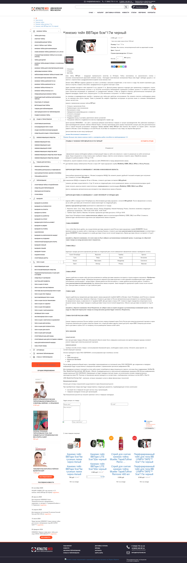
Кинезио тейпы (42, 31)
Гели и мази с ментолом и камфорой (47, 320)
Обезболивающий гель (42, 142)
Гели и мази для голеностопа (45, 326)
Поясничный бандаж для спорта (46, 242)
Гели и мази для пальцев (43, 333)
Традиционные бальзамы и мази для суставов (47, 273)
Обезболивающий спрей (43, 148)
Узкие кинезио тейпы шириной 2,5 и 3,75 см (49, 52)
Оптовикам (40, 350)
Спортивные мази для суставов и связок (49, 339)
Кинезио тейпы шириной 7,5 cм (45, 81)
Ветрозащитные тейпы (42, 105)
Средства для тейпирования (44, 188)
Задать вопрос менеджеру (47, 365)
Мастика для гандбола (42, 281)
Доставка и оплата (112, 12)
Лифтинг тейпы (40, 39)
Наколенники (39, 232)
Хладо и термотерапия (44, 119)
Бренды (97, 548)
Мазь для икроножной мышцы (45, 342)
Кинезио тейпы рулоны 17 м (44, 87)
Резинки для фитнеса (42, 166)
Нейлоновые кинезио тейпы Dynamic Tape (49, 74)
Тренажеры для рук (41, 176)
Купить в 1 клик (115, 62)
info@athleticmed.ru (93, 1)
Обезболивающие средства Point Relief (48, 155)
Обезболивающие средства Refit (46, 151)
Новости (125, 12)
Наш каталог (67, 545)
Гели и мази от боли (41, 284)
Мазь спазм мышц (41, 346)
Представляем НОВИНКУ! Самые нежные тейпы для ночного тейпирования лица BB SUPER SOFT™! (46, 523)
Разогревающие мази (42, 266)
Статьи (133, 12)
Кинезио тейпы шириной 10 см (45, 84)
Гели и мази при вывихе (42, 307)
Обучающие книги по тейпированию (47, 112)
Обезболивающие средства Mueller (47, 158)
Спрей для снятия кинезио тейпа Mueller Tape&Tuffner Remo (121, 457)
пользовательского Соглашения (150, 425)
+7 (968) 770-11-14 (111, 1)
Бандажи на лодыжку (42, 238)
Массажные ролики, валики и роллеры (48, 173)
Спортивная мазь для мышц (44, 336)
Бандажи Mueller (40, 245)
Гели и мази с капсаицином (44, 310)
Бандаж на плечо (40, 212)
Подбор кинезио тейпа (42, 115)
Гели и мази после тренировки (45, 300)
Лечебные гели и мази (42, 313)
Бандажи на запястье (42, 216)
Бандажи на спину (41, 219)
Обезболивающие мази (42, 145)
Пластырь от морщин (42, 102)
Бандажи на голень (41, 229)
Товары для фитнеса (44, 162)
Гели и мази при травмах (43, 294)
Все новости (45, 537)
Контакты (151, 12)
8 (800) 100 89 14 (126, 1)
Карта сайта (99, 552)
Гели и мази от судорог (42, 304)
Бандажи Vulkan (40, 251)
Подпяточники (40, 255)
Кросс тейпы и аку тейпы (43, 45)
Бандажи (40, 198)
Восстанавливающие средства (45, 270)
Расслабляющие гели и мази (44, 297)
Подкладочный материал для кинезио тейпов (48, 98)
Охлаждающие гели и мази (44, 127)
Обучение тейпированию (45, 353)
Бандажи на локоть (41, 209)
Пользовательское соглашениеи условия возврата (136, 560)
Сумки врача (39, 194)
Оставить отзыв (147, 141)
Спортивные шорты (41, 258)
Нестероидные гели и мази (44, 316)
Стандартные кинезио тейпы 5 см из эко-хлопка (48, 56)
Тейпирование (41, 180)
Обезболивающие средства (46, 137)
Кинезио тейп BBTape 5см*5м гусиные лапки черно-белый (74, 457)
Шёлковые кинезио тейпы (43, 71)
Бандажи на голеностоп (43, 206)
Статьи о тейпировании (71, 552)
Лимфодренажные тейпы (43, 42)
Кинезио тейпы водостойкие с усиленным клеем (49, 64)
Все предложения (46, 477)
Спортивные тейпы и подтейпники (46, 185)
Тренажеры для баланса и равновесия (47, 170)
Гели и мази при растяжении (44, 287)
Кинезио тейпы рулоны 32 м (44, 91)
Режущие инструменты (42, 191)
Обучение (142, 12)
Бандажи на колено (41, 203)
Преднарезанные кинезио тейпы (45, 94)
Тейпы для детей (40, 60)
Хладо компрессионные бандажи (46, 130)
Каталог (100, 12)
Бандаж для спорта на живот (45, 222)
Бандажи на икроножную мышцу (46, 235)
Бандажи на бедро (41, 225)
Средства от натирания (42, 278)
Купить (128, 57)
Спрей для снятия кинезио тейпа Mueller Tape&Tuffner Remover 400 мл (121, 470)
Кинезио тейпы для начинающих (46, 48)
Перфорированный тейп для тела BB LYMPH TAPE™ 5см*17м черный (144, 457)
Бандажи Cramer (40, 248)
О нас (91, 12)
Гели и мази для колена (42, 323)
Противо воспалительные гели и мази (48, 291)
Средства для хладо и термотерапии (47, 133)
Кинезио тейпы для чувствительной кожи (49, 68)
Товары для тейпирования (44, 108)
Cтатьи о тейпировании (44, 357)
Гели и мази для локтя (42, 329)
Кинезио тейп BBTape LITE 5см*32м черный (97, 456)
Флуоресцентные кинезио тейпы (46, 78)
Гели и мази (40, 262)
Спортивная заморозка (43, 123)
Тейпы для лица (40, 35)
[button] (94, 12)
